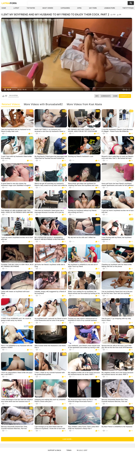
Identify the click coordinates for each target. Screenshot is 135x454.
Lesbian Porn (109, 8)
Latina (9, 3)
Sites (79, 8)
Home (3, 8)
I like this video (3, 96)
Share (115, 96)
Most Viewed (48, 8)
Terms (68, 450)
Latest (16, 8)
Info (96, 96)
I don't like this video (6, 96)
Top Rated (31, 8)
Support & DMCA (54, 450)
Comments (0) (125, 96)
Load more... (68, 439)
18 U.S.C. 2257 (82, 450)
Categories (65, 8)
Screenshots (106, 96)
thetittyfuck (128, 8)
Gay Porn (93, 8)
